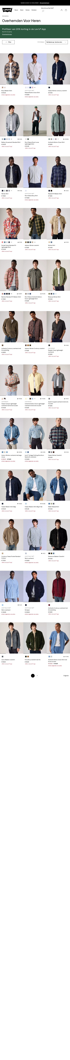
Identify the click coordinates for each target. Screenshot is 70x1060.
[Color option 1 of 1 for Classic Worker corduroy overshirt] (49, 87)
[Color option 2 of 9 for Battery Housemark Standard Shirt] (5, 139)
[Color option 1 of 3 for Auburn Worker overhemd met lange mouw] (2, 452)
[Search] (43, 11)
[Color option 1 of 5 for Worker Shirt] (2, 191)
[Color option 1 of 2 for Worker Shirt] (49, 242)
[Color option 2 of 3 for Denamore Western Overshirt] (51, 553)
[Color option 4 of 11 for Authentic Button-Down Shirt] (56, 139)
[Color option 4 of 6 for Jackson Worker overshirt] (32, 242)
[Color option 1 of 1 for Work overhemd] (26, 553)
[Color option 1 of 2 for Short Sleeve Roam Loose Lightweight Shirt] (26, 139)
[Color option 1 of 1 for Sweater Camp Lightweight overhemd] (49, 345)
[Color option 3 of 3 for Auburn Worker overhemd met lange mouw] (7, 452)
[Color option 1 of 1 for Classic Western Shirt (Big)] (2, 504)
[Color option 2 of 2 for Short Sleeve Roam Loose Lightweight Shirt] (28, 139)
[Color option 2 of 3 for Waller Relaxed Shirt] (51, 504)
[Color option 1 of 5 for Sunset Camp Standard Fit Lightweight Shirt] (2, 242)
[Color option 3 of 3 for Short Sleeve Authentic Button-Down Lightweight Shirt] (30, 294)
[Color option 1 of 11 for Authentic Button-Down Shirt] (49, 139)
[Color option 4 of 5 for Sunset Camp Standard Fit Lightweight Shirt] (9, 242)
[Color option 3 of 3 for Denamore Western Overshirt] (53, 553)
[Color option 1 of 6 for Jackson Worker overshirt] (26, 242)
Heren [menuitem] (21, 10)
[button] (61, 10)
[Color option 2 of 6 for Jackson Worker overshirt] (28, 242)
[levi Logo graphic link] (7, 10)
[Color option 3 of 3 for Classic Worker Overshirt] (53, 452)
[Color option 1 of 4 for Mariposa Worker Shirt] (49, 294)
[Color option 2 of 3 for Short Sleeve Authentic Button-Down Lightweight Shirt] (28, 294)
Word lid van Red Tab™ (47, 8)
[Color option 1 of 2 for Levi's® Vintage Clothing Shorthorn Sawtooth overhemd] (26, 452)
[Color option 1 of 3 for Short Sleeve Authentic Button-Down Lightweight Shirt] (26, 294)
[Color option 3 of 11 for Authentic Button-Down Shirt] (53, 139)
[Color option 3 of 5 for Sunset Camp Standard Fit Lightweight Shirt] (7, 242)
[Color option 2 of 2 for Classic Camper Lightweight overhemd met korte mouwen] (5, 399)
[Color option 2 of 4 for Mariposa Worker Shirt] (51, 294)
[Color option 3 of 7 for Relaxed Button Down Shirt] (30, 87)
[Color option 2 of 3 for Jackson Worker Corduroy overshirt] (28, 345)
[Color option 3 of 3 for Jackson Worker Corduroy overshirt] (30, 345)
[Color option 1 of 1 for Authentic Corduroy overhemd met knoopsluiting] (2, 345)
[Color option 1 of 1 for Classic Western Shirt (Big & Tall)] (26, 504)
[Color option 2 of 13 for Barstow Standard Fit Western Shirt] (5, 294)
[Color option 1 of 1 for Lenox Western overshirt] (2, 656)
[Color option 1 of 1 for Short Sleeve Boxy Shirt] (26, 191)
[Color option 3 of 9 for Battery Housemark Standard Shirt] (7, 139)
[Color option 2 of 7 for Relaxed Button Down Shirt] (28, 87)
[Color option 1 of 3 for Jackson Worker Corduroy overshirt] (26, 345)
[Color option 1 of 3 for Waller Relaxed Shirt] (49, 504)
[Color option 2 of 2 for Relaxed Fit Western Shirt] (51, 191)
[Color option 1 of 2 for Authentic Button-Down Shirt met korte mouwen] (49, 656)
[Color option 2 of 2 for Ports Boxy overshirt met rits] (28, 656)
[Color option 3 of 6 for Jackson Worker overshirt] (30, 242)
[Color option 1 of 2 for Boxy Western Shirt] (2, 87)
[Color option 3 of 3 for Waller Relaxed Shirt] (53, 504)
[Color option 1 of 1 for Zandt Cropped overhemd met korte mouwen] (49, 399)
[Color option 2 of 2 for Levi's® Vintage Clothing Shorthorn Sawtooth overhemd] (28, 452)
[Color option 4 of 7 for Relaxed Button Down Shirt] (32, 87)
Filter (9, 42)
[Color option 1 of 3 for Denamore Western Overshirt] (49, 553)
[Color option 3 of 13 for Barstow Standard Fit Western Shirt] (7, 294)
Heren (7, 16)
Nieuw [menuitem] (16, 10)
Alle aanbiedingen (44, 3)
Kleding (4, 16)
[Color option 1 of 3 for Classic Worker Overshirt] (49, 452)
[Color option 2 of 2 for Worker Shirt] (51, 242)
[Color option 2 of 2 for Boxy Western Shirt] (5, 87)
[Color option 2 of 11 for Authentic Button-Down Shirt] (51, 139)
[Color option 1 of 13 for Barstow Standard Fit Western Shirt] (2, 294)
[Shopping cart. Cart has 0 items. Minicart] (66, 10)
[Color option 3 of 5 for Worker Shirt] (7, 191)
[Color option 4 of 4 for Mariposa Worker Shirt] (56, 294)
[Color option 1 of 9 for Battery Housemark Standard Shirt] (2, 139)
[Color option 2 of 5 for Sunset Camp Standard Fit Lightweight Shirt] (5, 242)
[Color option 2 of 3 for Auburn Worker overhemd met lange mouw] (5, 452)
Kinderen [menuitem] (34, 10)
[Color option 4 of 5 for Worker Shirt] (9, 191)
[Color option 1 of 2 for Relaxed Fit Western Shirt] (49, 191)
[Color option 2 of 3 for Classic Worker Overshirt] (51, 452)
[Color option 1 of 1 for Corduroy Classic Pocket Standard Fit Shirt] (2, 553)
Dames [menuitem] (27, 10)
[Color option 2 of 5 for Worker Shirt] (5, 191)
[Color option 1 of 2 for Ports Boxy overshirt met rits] (26, 656)
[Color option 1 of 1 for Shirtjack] (26, 605)
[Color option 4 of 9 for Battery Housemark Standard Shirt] (9, 139)
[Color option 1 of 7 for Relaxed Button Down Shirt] (26, 87)
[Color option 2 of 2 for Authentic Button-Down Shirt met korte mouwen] (51, 656)
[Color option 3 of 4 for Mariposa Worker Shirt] (53, 294)
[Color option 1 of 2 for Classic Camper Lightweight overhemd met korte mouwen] (2, 399)
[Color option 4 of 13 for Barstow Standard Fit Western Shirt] (9, 294)
